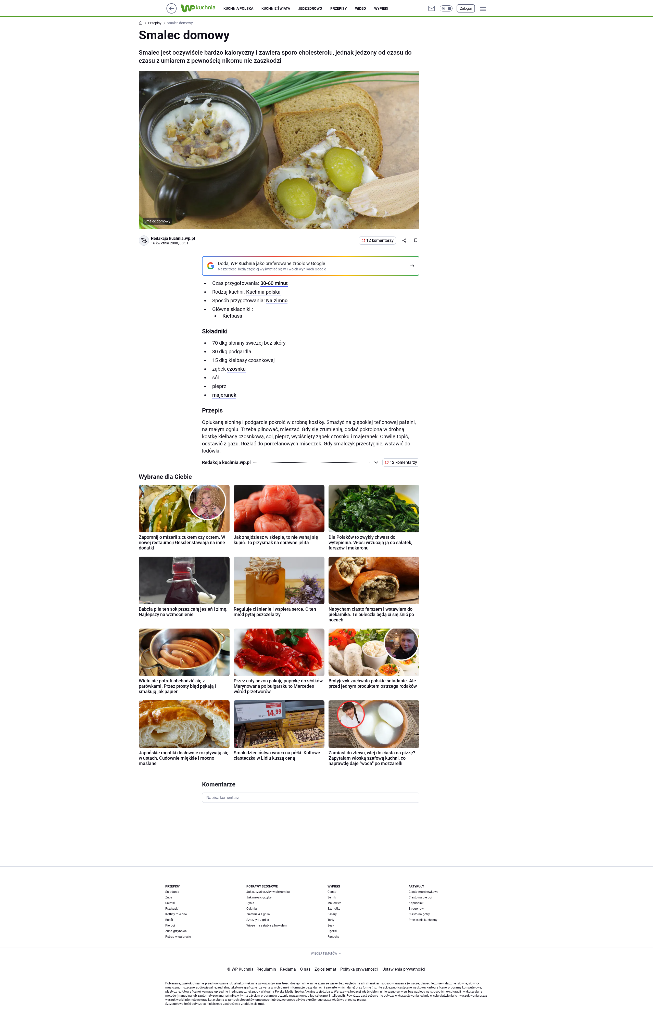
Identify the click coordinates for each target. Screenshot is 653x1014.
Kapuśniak (416, 903)
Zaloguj (466, 8)
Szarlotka (334, 908)
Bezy (331, 925)
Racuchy (333, 936)
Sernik (332, 897)
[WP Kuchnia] (202, 8)
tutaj (261, 1004)
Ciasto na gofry (419, 914)
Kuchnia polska (238, 8)
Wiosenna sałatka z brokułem (266, 925)
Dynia (250, 903)
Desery (332, 914)
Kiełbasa (232, 316)
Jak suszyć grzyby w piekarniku (268, 892)
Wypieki (381, 8)
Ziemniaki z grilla (258, 914)
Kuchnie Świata (275, 8)
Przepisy (338, 8)
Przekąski (172, 908)
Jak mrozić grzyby (259, 897)
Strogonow (416, 908)
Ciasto (332, 892)
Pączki (332, 931)
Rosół (169, 920)
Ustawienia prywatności (402, 969)
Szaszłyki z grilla (257, 920)
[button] (446, 8)
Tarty (331, 920)
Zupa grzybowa (176, 931)
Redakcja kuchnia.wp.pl (173, 238)
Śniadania (172, 892)
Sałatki (170, 903)
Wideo (360, 8)
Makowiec (334, 903)
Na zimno (276, 300)
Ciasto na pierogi (420, 897)
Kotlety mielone (176, 914)
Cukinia (251, 908)
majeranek (224, 395)
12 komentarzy (380, 240)
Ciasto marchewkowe (423, 892)
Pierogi (170, 925)
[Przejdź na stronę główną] (171, 12)
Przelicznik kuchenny (423, 920)
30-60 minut (274, 283)
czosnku (236, 369)
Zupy (168, 897)
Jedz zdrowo (310, 8)
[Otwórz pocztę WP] (432, 8)
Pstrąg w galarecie (178, 936)
